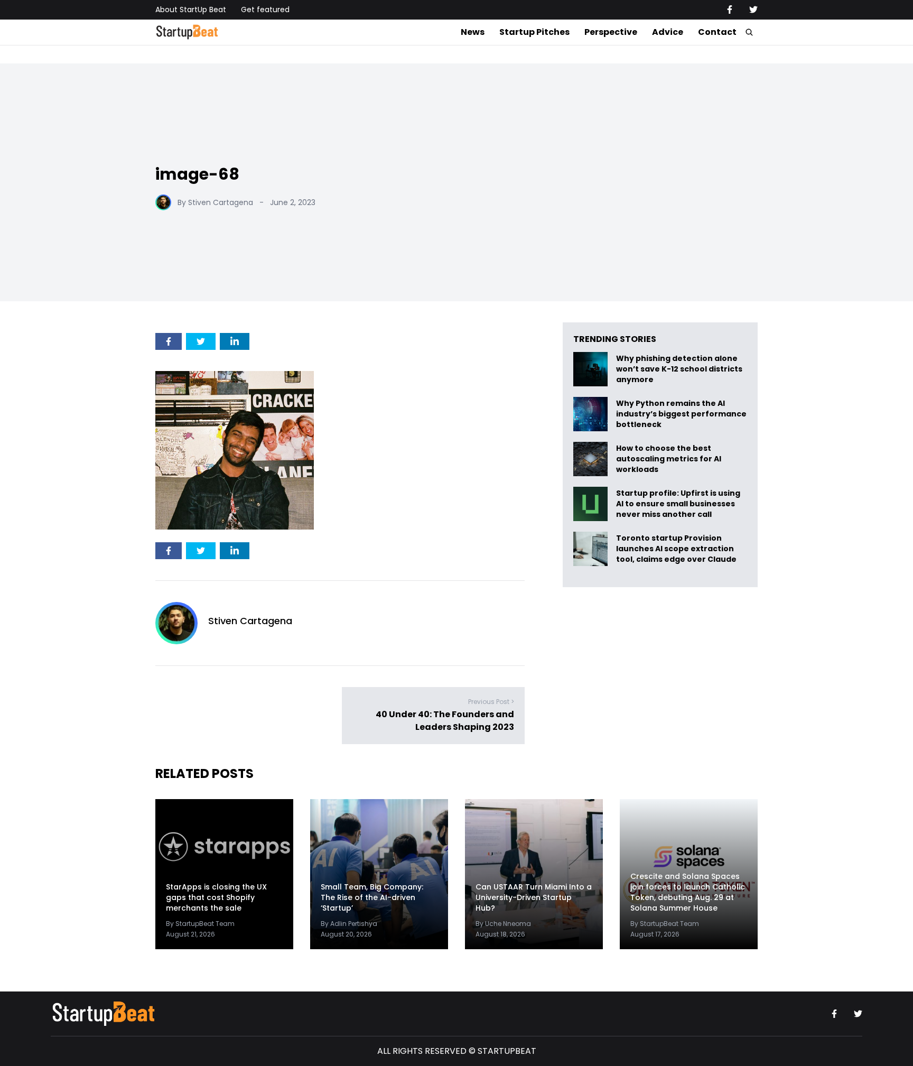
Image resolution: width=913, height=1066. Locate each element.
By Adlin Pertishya (349, 923)
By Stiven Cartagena (215, 202)
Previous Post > (491, 701)
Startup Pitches (534, 32)
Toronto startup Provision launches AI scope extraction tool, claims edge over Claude (677, 548)
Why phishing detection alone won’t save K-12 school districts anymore (679, 369)
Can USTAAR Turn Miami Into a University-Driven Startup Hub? (534, 897)
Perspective (610, 32)
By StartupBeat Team (200, 923)
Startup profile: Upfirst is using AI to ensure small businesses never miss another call (678, 504)
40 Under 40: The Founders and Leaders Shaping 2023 (445, 720)
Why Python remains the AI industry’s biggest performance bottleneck (681, 414)
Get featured (265, 9)
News (473, 32)
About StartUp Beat (190, 9)
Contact (717, 32)
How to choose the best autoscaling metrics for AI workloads (668, 459)
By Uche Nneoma (503, 923)
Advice (667, 32)
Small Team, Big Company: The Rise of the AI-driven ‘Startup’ (372, 897)
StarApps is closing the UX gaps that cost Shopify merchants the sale (216, 897)
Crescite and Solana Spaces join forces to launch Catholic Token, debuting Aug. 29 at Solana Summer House (687, 892)
